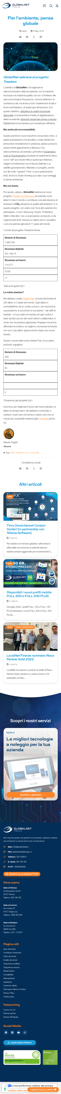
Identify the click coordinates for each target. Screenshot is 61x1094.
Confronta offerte (10, 985)
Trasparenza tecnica (11, 967)
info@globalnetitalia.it (21, 847)
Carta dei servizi (9, 956)
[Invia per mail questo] (20, 37)
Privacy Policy (8, 993)
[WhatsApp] (25, 1032)
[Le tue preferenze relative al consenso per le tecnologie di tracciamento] (5, 1089)
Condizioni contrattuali (12, 952)
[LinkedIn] (12, 1032)
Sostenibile (35, 453)
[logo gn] (16, 5)
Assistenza (7, 982)
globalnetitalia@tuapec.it (22, 852)
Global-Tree (28, 298)
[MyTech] (31, 764)
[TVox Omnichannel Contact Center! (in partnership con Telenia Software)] (30, 524)
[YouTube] (18, 1032)
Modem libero (8, 971)
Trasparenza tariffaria (11, 964)
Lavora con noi (9, 1010)
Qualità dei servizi (10, 960)
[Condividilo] (27, 37)
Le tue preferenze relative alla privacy (32, 1085)
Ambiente (19, 453)
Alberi (12, 453)
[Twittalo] (33, 37)
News (24, 31)
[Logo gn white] (17, 829)
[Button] (57, 5)
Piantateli (44, 418)
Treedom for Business (23, 196)
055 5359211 (21, 857)
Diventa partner (9, 1013)
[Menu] (44, 5)
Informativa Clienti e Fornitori (14, 989)
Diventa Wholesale (10, 1017)
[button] (51, 6)
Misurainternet (9, 978)
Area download (9, 949)
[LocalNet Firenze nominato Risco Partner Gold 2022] (30, 652)
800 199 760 (21, 862)
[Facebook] (6, 1032)
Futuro (27, 453)
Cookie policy (8, 996)
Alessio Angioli (10, 442)
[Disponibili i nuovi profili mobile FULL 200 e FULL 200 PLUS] (30, 589)
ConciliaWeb (8, 974)
